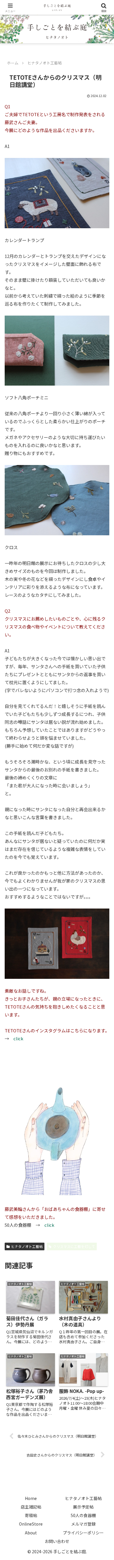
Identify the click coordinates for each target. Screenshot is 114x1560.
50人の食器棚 (83, 1515)
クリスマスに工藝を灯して (74, 1246)
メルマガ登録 (83, 1524)
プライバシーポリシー (83, 1533)
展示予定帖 (83, 1507)
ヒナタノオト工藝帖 (27, 1246)
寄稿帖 (31, 1515)
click (49, 1225)
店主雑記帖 (31, 1507)
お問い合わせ (57, 1541)
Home (31, 1498)
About (31, 1533)
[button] (102, 1045)
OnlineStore (31, 1524)
